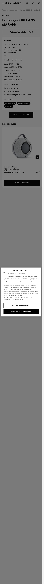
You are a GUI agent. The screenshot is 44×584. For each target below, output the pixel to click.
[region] (21, 292)
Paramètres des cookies (21, 305)
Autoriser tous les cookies (21, 311)
